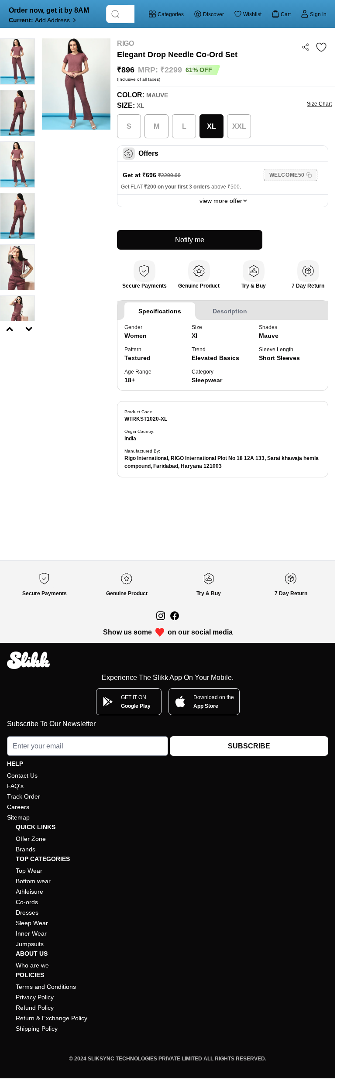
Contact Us (22, 775)
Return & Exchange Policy (51, 1018)
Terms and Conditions (46, 986)
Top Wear (29, 870)
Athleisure (29, 891)
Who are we (32, 965)
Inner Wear (31, 933)
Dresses (27, 912)
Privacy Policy (35, 997)
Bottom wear (33, 881)
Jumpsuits (30, 943)
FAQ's (15, 785)
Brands (25, 849)
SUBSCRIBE (249, 746)
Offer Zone (31, 838)
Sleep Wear (32, 922)
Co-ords (27, 902)
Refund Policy (35, 1007)
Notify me (189, 240)
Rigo (125, 43)
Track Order (23, 796)
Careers (18, 806)
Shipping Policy (37, 1028)
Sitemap (18, 817)
